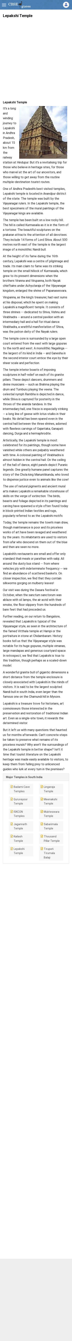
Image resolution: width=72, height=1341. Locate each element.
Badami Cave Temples (22, 789)
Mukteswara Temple (51, 814)
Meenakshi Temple (50, 801)
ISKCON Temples (19, 814)
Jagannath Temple (20, 826)
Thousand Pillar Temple (52, 838)
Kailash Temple (18, 838)
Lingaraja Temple (49, 789)
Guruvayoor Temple (21, 801)
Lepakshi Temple (19, 851)
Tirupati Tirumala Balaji (49, 853)
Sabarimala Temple (51, 826)
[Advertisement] (36, 57)
